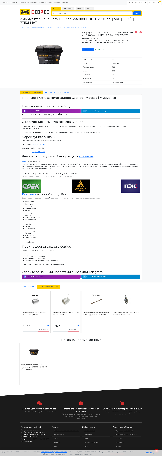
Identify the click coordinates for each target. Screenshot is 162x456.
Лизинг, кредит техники (91, 442)
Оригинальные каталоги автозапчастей (66, 430)
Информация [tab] (50, 92)
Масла (56, 438)
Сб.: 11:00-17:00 (119, 438)
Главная (5, 3)
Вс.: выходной (119, 442)
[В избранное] (136, 32)
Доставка (48, 3)
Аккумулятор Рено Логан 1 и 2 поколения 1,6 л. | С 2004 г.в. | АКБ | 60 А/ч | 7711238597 (34, 367)
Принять (149, 452)
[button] (158, 3)
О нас (86, 438)
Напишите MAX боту (35, 111)
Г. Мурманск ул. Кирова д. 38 (124, 430)
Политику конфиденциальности (54, 452)
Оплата (41, 3)
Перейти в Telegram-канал (96, 276)
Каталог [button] (12, 3)
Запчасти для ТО (59, 434)
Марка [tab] (79, 8)
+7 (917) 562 (39, 144)
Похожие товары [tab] (28, 287)
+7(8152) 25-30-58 (136, 3)
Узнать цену (88, 49)
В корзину (44, 329)
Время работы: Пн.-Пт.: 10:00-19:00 (126, 434)
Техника (33, 3)
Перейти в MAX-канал (35, 276)
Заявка (89, 8)
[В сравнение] (141, 32)
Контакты (65, 3)
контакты (86, 156)
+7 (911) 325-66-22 (38, 152)
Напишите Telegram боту (96, 111)
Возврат (57, 3)
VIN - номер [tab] (68, 8)
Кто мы (24, 161)
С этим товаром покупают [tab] (48, 287)
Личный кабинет (89, 430)
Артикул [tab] (56, 8)
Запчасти (57, 442)
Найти (137, 13)
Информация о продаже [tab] (31, 92)
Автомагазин (23, 3)
